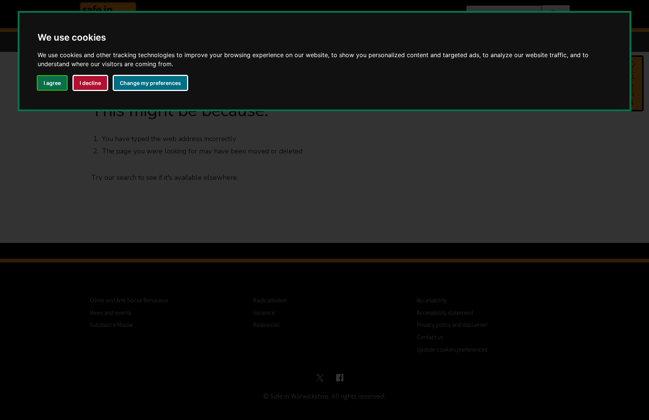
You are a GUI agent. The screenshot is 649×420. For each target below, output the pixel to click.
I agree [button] (52, 83)
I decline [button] (90, 83)
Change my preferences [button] (150, 83)
